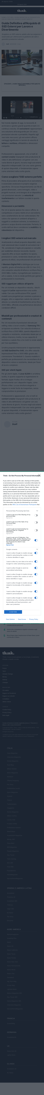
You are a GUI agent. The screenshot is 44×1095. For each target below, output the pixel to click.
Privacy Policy (33, 619)
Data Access (22, 619)
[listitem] (22, 511)
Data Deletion (10, 619)
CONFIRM (13, 612)
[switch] (36, 515)
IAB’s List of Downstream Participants (24, 504)
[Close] (40, 476)
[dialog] (22, 547)
